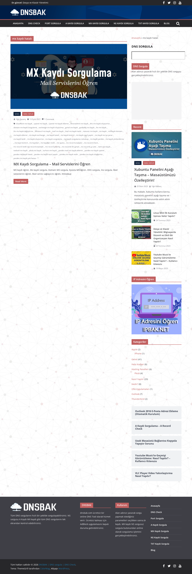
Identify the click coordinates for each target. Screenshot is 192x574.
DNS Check (34, 23)
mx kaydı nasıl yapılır (84, 135)
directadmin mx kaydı (79, 123)
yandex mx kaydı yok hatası (25, 158)
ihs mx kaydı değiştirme (23, 131)
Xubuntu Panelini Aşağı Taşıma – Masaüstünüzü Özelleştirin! (155, 175)
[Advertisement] (157, 100)
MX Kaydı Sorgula (99, 23)
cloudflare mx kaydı (24, 123)
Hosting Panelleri (140, 369)
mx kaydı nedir (20, 139)
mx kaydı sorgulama (53, 139)
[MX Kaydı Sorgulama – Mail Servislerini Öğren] (68, 76)
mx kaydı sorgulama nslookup (76, 139)
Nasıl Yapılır (28, 114)
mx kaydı (102, 131)
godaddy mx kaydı (86, 127)
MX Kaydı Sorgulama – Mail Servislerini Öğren (52, 163)
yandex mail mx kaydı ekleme (70, 150)
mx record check (91, 143)
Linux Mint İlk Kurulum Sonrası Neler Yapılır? (165, 214)
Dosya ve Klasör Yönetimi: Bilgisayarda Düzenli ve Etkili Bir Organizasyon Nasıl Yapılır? (164, 235)
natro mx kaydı (104, 146)
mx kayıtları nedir (48, 143)
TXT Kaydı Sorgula (148, 23)
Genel (17, 114)
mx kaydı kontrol (67, 135)
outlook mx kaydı (20, 150)
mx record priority (52, 146)
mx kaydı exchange (37, 135)
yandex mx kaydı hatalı (23, 154)
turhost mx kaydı (50, 150)
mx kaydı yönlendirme (115, 139)
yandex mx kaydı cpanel (94, 150)
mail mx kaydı (57, 131)
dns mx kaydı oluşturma (100, 123)
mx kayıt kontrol (21, 143)
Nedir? (135, 384)
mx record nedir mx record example (29, 146)
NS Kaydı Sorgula (124, 23)
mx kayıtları (34, 143)
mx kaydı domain (115, 131)
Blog (167, 23)
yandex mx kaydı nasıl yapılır (46, 154)
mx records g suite (88, 146)
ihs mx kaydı (101, 127)
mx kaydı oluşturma (35, 139)
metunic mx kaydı (90, 131)
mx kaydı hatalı (53, 135)
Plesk (137, 373)
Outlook (135, 394)
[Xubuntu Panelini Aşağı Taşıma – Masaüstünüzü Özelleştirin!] (157, 145)
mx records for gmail (70, 146)
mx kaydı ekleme (20, 135)
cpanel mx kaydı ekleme (59, 123)
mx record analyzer (74, 143)
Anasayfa (18, 23)
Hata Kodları (138, 364)
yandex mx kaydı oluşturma (91, 154)
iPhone (138, 353)
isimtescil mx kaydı (42, 131)
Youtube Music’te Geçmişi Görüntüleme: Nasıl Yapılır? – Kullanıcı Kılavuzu (165, 259)
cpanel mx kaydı (40, 123)
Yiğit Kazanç (21, 119)
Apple (134, 349)
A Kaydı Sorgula (75, 23)
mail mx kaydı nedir (73, 131)
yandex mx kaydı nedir (68, 154)
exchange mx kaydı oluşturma (51, 127)
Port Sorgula (53, 23)
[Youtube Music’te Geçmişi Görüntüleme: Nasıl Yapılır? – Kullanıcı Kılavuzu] (141, 261)
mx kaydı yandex (97, 139)
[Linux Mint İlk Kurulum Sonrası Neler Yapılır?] (141, 216)
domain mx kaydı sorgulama (25, 127)
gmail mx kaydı (71, 127)
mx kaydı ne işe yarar (104, 135)
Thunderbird (138, 399)
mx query (60, 143)
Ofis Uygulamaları (140, 389)
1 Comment (49, 119)
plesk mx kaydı (35, 150)
